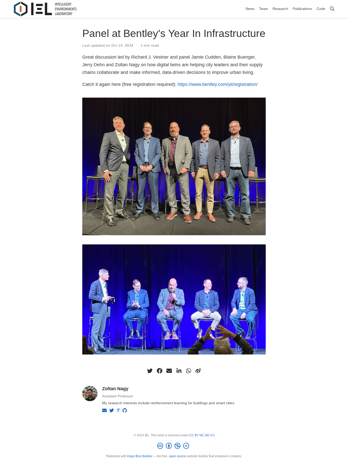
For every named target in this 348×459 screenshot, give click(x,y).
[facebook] (159, 371)
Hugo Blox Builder (139, 456)
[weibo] (198, 371)
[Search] (332, 9)
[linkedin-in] (179, 371)
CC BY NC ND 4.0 (202, 435)
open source (177, 456)
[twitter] (150, 371)
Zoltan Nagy (115, 388)
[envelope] (169, 371)
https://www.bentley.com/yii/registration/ (218, 84)
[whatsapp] (188, 371)
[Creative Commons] (174, 446)
